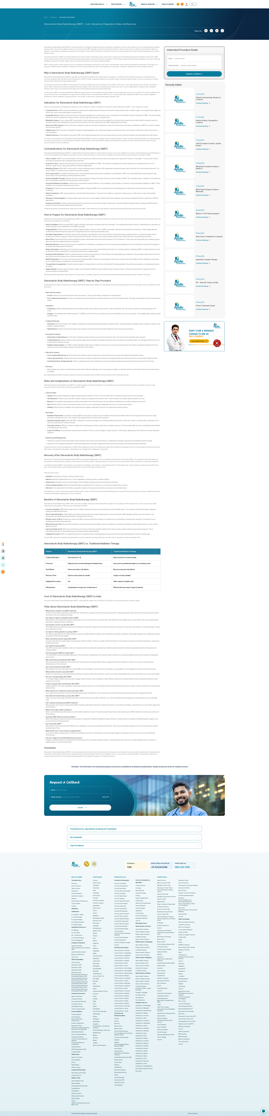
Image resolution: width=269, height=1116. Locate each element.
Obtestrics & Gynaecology (143, 903)
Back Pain (117, 1023)
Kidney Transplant (162, 1018)
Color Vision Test (183, 1041)
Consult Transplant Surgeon (122, 942)
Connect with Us (76, 1075)
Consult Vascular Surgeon (121, 913)
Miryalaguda (96, 966)
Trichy (94, 946)
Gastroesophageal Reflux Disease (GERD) (121, 1045)
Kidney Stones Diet (162, 894)
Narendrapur (96, 1021)
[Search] (182, 4)
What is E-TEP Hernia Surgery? (207, 214)
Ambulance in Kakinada (142, 1028)
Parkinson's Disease (120, 1070)
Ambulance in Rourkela (142, 1061)
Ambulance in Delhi (141, 1018)
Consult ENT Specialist (121, 911)
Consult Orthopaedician (121, 886)
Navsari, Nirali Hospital (99, 1045)
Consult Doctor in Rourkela (122, 1006)
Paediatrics (139, 910)
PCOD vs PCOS (161, 899)
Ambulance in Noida (141, 1056)
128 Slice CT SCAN (183, 950)
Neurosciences (140, 890)
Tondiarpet (96, 893)
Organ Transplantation (142, 898)
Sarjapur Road (97, 930)
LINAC (180, 940)
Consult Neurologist (120, 888)
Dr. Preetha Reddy (76, 917)
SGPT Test (181, 1014)
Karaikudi (95, 948)
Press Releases (75, 1060)
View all (159, 928)
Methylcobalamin (183, 978)
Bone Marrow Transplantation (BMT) (165, 1001)
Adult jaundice (182, 914)
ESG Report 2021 (76, 972)
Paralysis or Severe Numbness (187, 893)
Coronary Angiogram (184, 1003)
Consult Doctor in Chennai (122, 950)
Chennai (95, 880)
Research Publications (77, 954)
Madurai (95, 936)
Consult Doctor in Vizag (121, 1011)
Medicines (181, 963)
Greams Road (97, 883)
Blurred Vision (118, 1026)
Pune (94, 1004)
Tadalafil (180, 984)
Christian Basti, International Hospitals (101, 1026)
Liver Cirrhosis (161, 970)
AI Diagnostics (182, 955)
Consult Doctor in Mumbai (121, 958)
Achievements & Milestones (79, 901)
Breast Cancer (118, 1028)
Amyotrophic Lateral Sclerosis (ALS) (165, 933)
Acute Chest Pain (183, 883)
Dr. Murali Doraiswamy (77, 938)
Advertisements (76, 1047)
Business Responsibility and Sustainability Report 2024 (79, 982)
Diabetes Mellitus (162, 952)
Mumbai (95, 999)
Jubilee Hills (96, 961)
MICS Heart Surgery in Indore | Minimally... (207, 191)
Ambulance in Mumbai (142, 1046)
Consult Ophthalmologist (121, 918)
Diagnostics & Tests (184, 991)
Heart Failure (118, 1048)
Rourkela (95, 1037)
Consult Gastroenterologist (122, 891)
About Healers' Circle (77, 1081)
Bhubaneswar (97, 1032)
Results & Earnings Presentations (76, 1019)
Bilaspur (95, 1035)
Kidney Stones (118, 1060)
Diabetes (116, 1040)
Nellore (95, 941)
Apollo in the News (76, 1057)
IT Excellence (75, 1091)
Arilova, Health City (98, 976)
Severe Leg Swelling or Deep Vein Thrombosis (186, 904)
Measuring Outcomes (77, 1096)
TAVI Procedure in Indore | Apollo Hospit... (208, 145)
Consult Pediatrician (120, 906)
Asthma (116, 1021)
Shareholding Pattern (77, 1032)
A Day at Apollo (75, 903)
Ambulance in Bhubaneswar (143, 1010)
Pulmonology (139, 900)
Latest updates (75, 1083)
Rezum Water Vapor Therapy (186, 947)
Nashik (95, 1006)
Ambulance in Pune (141, 1058)
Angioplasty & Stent (163, 996)
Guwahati (95, 1024)
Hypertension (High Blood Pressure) (121, 1054)
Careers (73, 906)
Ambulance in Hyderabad (143, 1023)
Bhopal (95, 1040)
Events (73, 1062)
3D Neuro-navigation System (186, 934)
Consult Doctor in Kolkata (121, 960)
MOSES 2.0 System (183, 945)
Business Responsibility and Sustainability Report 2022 (79, 979)
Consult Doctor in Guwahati (122, 978)
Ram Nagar (96, 978)
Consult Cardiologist (120, 883)
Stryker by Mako (183, 932)
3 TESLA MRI (182, 937)
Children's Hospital (98, 900)
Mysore (95, 933)
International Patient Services (144, 1068)
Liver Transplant (161, 1024)
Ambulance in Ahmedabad (143, 1005)
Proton (95, 910)
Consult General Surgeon (121, 923)
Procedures (53, 17)
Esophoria (181, 898)
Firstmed (95, 898)
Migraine (116, 1065)
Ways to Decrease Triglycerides (166, 904)
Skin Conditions (161, 983)
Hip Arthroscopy (162, 1032)
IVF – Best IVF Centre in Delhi (207, 283)
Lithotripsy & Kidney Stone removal (165, 1021)
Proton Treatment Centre (205, 306)
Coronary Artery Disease (121, 1037)
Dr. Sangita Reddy (76, 924)
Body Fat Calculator (184, 1039)
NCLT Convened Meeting (78, 1034)
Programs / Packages (141, 992)
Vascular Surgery (140, 908)
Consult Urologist (119, 898)
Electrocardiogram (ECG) (185, 1009)
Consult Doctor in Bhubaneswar (123, 973)
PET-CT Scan (182, 1001)
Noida (94, 988)
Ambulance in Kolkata (142, 1038)
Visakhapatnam (97, 973)
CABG (159, 1004)
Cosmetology (139, 913)
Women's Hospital (98, 903)
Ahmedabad (96, 1009)
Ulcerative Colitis (119, 1082)
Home (46, 17)
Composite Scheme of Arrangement (77, 1043)
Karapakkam (96, 905)
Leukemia (160, 968)
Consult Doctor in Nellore (121, 1003)
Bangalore (96, 915)
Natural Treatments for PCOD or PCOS (166, 919)
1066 (186, 5)
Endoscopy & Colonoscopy (186, 1011)
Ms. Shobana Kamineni (77, 922)
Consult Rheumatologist (121, 921)
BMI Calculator (182, 1034)
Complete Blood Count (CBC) (187, 1021)
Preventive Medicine (141, 915)
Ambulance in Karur (141, 1033)
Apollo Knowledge (76, 945)
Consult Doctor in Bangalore (122, 955)
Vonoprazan (181, 986)
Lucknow (95, 993)
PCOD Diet (160, 923)
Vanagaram (96, 885)
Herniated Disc (118, 1051)
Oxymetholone (182, 981)
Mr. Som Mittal (75, 932)
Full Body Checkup (141, 937)
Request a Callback (193, 74)
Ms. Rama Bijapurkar (77, 940)
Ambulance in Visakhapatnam (144, 1066)
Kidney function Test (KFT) (186, 1024)
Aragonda (95, 943)
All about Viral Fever (163, 906)
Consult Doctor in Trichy (121, 1008)
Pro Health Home (140, 995)
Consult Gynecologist (120, 908)
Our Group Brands (76, 893)
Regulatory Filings (76, 1025)
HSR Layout (96, 923)
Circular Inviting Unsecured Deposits (79, 1039)
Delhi (94, 983)
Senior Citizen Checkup (142, 939)
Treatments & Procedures (164, 993)
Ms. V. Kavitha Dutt (76, 935)
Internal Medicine (141, 905)
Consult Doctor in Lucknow (122, 991)
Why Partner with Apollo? (78, 1073)
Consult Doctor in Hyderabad (122, 953)
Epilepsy (116, 1042)
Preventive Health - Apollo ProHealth (143, 989)
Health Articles (161, 880)
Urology (138, 895)
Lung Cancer (118, 1062)
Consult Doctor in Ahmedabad (123, 970)
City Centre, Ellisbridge (99, 1011)
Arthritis (116, 1018)
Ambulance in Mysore (142, 1048)
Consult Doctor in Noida (121, 1001)
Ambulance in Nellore (142, 1053)
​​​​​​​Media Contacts (76, 1067)
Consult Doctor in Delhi (121, 963)
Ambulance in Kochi (141, 1035)
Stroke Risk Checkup (142, 968)
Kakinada (95, 981)
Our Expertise (139, 997)
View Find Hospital (3, 551)
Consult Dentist (119, 931)
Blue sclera (181, 908)
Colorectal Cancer (162, 947)
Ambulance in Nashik (142, 1051)
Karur (94, 938)
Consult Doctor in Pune (121, 965)
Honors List (74, 957)
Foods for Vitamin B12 (163, 909)
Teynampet (96, 888)
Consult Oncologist (120, 893)
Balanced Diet (161, 901)
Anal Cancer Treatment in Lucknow (209, 237)
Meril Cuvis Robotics (184, 927)
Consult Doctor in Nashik (121, 998)
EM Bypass (96, 1019)
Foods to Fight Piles (163, 914)
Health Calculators (183, 1031)
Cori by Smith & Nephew (185, 929)
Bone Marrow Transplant (164, 936)
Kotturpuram (96, 895)
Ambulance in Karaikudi (142, 1030)
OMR (94, 890)
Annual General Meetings (78, 1001)
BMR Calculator (182, 1036)
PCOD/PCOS (118, 1067)
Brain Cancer (160, 939)
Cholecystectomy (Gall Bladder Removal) (166, 1009)
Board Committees (76, 996)
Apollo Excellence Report (78, 952)
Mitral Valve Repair (162, 1029)
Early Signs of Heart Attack (165, 888)
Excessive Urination (184, 888)
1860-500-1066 (182, 867)
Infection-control (76, 1093)
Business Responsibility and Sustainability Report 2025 (79, 986)
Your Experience (140, 1000)
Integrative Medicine (141, 918)
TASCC (73, 1101)
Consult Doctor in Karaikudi (122, 986)
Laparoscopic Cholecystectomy (166, 1013)
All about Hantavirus (163, 925)
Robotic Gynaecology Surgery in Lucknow (208, 99)
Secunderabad (97, 968)
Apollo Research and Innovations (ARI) (80, 948)
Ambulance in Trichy (141, 1063)
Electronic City (97, 920)
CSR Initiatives (75, 962)
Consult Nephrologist (120, 896)
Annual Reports (75, 1017)
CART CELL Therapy (163, 1007)
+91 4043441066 (159, 867)
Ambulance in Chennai (142, 1015)
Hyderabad (96, 951)
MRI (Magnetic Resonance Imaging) (185, 994)
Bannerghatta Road (98, 918)
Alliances (74, 898)
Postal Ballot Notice (77, 1006)
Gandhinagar (96, 1014)
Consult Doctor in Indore (121, 980)
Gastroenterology (141, 893)
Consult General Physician (121, 901)
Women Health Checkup (143, 932)
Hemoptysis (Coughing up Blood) (188, 885)
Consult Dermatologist (120, 926)
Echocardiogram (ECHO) (185, 1006)
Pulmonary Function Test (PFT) (187, 1016)
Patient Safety (75, 1098)
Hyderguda (96, 958)
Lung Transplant (161, 1027)
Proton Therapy (161, 1037)
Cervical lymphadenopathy (186, 895)
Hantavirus (160, 957)
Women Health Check (142, 963)
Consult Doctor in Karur (121, 988)
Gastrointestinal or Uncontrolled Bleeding (187, 910)
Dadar (94, 1001)
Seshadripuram (97, 928)
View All (116, 945)
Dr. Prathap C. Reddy (77, 914)
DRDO (94, 953)
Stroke (116, 1075)
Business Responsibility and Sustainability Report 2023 (79, 975)
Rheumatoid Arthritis (120, 1072)
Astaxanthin (181, 968)
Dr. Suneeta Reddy (76, 919)
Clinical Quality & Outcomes (79, 1086)
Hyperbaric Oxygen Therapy (206, 260)
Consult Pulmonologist (121, 903)
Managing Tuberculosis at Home (166, 896)
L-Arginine (181, 976)
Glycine (180, 973)
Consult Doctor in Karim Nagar (123, 968)
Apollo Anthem (75, 888)
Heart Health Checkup (142, 929)
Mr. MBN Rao (75, 930)
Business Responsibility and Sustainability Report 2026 (79, 990)
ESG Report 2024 (76, 967)
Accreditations (75, 1088)
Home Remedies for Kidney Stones (165, 890)
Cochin (95, 913)
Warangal (95, 971)
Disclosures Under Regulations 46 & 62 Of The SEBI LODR (80, 1028)
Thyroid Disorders (119, 1077)
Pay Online (139, 1071)
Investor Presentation (77, 1023)
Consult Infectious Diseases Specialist (122, 934)
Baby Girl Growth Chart (163, 883)
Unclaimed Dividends (77, 1037)
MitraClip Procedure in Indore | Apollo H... (207, 168)
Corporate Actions (76, 1004)
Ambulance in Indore (141, 1025)
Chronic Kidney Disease (121, 1031)
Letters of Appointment (78, 1009)
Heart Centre (97, 908)
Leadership (74, 891)
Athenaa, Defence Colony (100, 991)
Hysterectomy (161, 1016)
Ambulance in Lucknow (142, 1041)
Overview (74, 883)
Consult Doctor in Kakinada (122, 983)
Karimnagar (96, 963)
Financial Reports (76, 1014)
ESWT (180, 952)
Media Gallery (75, 1065)
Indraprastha (96, 986)
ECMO (180, 942)
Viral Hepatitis (118, 1085)
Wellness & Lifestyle (184, 1026)
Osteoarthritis (161, 973)
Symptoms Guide (183, 880)
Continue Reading (202, 103)
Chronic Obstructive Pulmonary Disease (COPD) (123, 1034)
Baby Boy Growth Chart (164, 885)
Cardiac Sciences (140, 885)
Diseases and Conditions (164, 930)
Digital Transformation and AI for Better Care (80, 1103)
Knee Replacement (162, 998)
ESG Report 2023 (76, 970)
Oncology (138, 888)
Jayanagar (96, 925)
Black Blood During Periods (164, 911)
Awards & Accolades (77, 896)
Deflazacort (181, 971)
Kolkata (95, 1016)
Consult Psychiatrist (120, 940)
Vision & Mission (76, 886)
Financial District (97, 956)
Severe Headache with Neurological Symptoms (185, 900)
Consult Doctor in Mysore (121, 996)
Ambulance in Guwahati (142, 1020)
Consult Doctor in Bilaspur (121, 975)
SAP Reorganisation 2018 (78, 1049)
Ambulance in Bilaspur (142, 1013)
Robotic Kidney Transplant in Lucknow (207, 122)
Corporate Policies (76, 999)
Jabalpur (95, 1043)
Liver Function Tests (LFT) (185, 1019)
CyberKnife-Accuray (184, 924)
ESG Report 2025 (76, 965)
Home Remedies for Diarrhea (165, 917)
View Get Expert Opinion (3, 565)
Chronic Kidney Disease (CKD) (165, 944)
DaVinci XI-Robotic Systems (186, 922)
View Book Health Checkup (3, 558)
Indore (95, 996)
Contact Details (75, 1052)
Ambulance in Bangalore (142, 1008)
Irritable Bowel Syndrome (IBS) (123, 1057)
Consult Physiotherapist (121, 937)
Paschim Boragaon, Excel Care (101, 1030)
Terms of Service (193, 1113)
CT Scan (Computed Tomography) (184, 997)
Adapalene (181, 966)
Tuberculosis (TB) (119, 1080)
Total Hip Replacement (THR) (165, 1034)
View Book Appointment (3, 544)
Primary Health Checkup (142, 947)
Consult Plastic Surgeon (121, 916)
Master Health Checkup (142, 934)
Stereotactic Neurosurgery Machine (186, 957)
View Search (3, 572)
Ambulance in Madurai (142, 1043)
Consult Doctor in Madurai (121, 993)
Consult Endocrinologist (121, 928)
